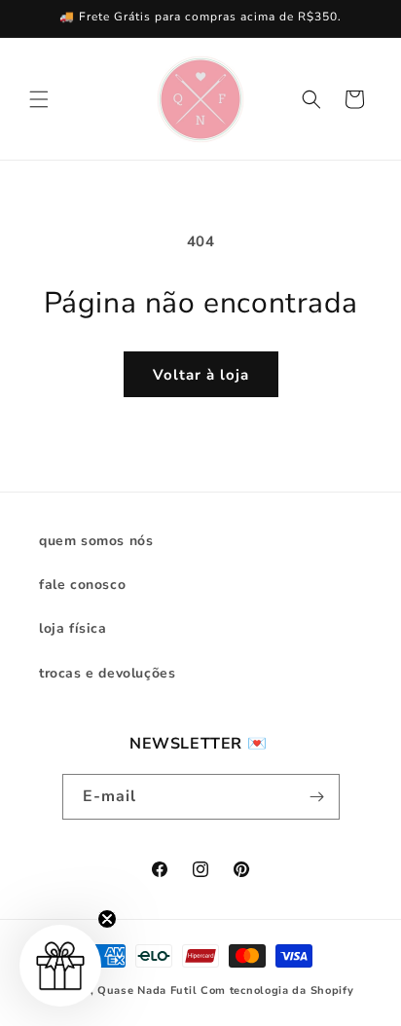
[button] (39, 99)
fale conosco (82, 584)
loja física (73, 628)
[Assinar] (317, 797)
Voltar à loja (201, 375)
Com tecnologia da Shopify (277, 990)
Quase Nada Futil (147, 990)
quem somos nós (96, 540)
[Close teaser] (107, 919)
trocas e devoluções (107, 673)
